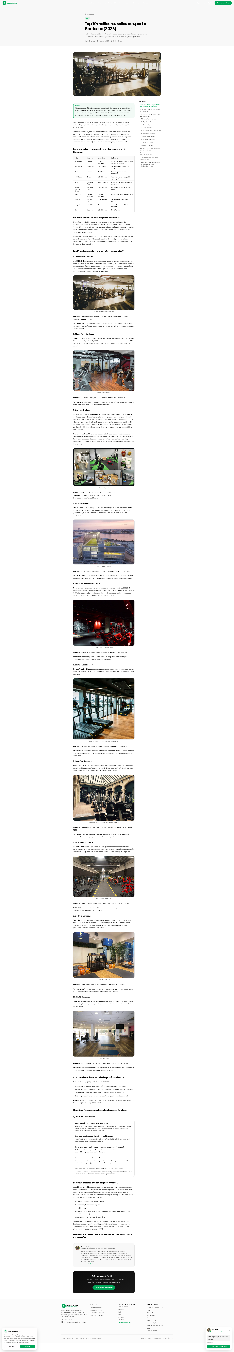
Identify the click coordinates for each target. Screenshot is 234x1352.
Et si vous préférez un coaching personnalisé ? (149, 158)
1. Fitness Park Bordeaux (148, 119)
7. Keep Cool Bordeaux (148, 136)
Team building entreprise (97, 1313)
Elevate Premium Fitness (77, 189)
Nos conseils (137, 3)
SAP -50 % (117, 3)
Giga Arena (78, 199)
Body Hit (77, 205)
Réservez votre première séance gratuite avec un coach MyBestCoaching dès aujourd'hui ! (150, 165)
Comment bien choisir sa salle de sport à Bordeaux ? (150, 149)
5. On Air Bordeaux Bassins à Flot (151, 130)
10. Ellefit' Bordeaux (147, 145)
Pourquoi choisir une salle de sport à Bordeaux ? (150, 110)
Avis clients (127, 3)
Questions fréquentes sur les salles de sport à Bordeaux (150, 153)
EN (211, 3)
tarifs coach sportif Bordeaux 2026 (94, 1130)
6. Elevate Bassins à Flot (148, 133)
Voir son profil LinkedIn (87, 1264)
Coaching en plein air (96, 1310)
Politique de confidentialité (155, 1325)
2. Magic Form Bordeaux (148, 122)
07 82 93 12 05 (68, 1319)
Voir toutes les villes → (125, 1322)
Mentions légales (152, 1323)
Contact (145, 3)
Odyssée (98, 1338)
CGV (148, 1328)
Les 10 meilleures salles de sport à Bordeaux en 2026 (150, 115)
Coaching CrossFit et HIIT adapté (87, 1211)
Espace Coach (201, 3)
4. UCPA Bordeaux (146, 127)
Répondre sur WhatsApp (220, 1346)
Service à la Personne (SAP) (155, 1307)
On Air (76, 182)
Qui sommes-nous (152, 1318)
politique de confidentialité (21, 1342)
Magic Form (78, 166)
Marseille (121, 1317)
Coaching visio (80, 1208)
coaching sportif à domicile (104, 1224)
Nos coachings (90, 3)
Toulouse (121, 1319)
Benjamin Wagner (90, 41)
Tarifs (110, 3)
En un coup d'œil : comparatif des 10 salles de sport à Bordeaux (150, 105)
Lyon (119, 1314)
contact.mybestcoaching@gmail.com (75, 1322)
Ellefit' (76, 210)
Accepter (28, 1346)
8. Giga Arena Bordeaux (148, 139)
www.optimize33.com (89, 498)
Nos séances (102, 3)
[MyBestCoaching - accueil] (11, 3)
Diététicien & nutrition (96, 1315)
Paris (119, 1312)
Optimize (77, 172)
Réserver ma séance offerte (104, 1287)
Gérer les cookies (152, 1330)
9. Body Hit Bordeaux (147, 142)
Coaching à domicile (96, 1307)
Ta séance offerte (223, 3)
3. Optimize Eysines (147, 125)
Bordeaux (121, 1309)
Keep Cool (78, 194)
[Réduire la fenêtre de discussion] (229, 1330)
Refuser (11, 1346)
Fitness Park (78, 161)
